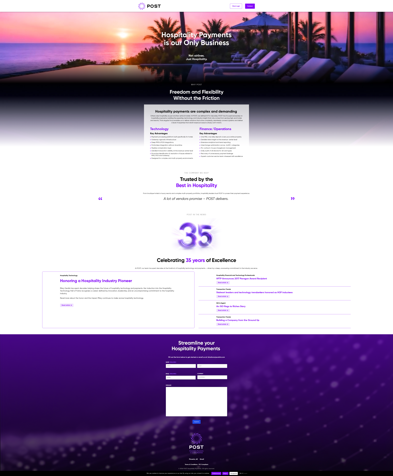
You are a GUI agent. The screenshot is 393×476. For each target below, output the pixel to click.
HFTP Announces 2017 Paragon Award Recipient (241, 279)
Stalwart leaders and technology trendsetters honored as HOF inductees (254, 292)
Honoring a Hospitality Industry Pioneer (96, 281)
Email (202, 459)
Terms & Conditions (191, 464)
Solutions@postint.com (216, 357)
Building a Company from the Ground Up (237, 320)
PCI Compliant (203, 464)
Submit (196, 422)
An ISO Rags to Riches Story (231, 306)
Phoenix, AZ (193, 459)
